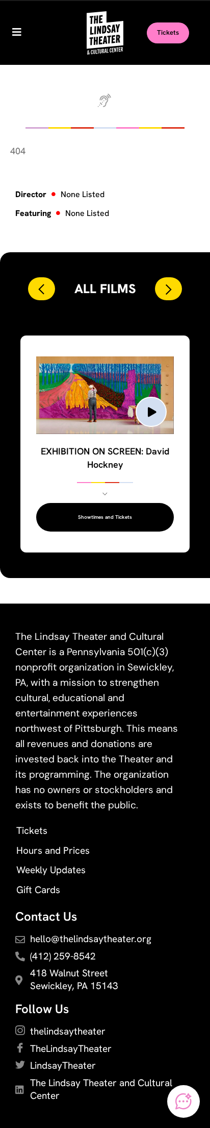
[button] (41, 288)
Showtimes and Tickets (105, 517)
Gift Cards (38, 889)
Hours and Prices (53, 850)
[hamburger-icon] (16, 33)
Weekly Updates (51, 869)
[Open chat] (183, 1101)
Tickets (31, 830)
